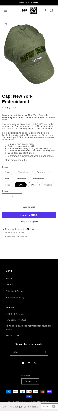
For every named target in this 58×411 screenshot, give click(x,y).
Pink (8, 179)
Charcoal (23, 179)
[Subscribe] (45, 352)
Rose (9, 185)
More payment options (29, 222)
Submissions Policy (15, 297)
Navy (9, 173)
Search (9, 278)
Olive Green (25, 173)
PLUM (21, 185)
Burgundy (43, 173)
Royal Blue (40, 179)
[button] (6, 10)
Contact (9, 285)
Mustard (49, 185)
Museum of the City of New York (27, 401)
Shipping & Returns (15, 291)
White (34, 185)
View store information (16, 236)
